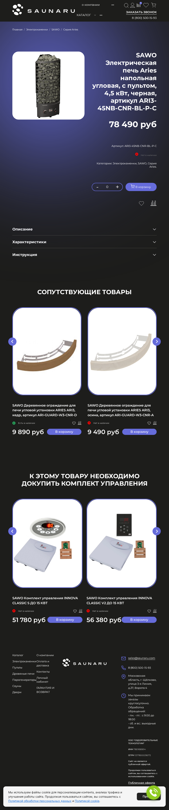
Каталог (84, 15)
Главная (17, 29)
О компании (91, 5)
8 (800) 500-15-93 (144, 18)
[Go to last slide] (12, 341)
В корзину (64, 432)
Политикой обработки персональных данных (40, 801)
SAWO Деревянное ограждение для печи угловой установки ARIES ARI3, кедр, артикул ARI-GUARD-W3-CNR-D (44, 410)
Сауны (16, 686)
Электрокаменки (37, 29)
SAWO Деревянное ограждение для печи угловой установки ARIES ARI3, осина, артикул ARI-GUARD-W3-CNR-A (121, 410)
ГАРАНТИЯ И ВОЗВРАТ (45, 690)
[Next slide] (157, 341)
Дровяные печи (23, 673)
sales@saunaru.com (141, 658)
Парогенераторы (24, 679)
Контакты (43, 671)
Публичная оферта (141, 782)
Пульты (17, 667)
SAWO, (143, 163)
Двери (16, 692)
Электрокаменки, (125, 163)
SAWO (56, 29)
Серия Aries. (152, 165)
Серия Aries (70, 29)
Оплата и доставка (42, 663)
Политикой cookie (87, 801)
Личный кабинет (42, 679)
